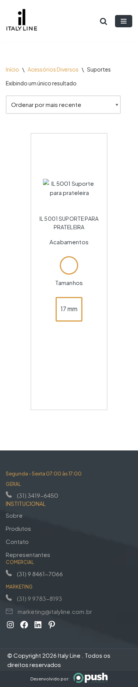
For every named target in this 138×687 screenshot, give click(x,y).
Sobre (14, 515)
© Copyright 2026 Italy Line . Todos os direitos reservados (58, 660)
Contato (17, 541)
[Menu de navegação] (123, 21)
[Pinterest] (51, 624)
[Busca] (103, 21)
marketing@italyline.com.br (55, 611)
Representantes (28, 554)
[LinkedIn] (38, 624)
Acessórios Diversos (53, 69)
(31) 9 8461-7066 (40, 573)
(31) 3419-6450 (37, 495)
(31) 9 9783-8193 (39, 598)
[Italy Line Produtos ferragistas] (22, 21)
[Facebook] (24, 624)
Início (12, 69)
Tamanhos (69, 282)
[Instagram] (10, 624)
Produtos (18, 528)
